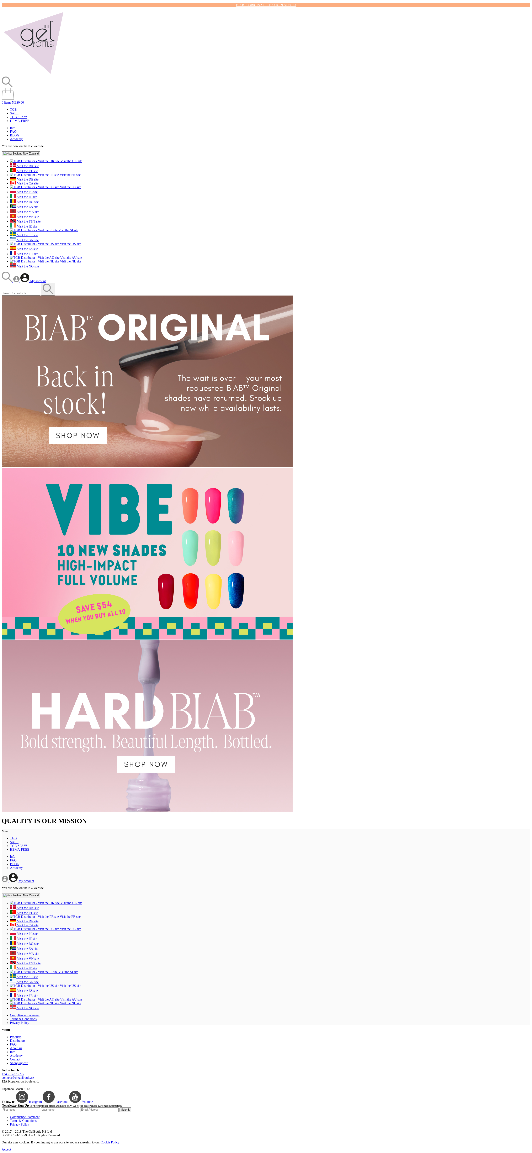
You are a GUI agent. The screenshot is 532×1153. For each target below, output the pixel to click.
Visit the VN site (27, 217)
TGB (13, 109)
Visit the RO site (27, 202)
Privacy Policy (19, 1022)
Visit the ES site (27, 249)
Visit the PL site (27, 192)
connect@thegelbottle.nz (18, 1077)
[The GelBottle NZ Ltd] (33, 74)
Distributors (17, 1040)
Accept (6, 1149)
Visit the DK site (27, 166)
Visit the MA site (27, 212)
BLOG (14, 135)
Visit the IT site (26, 197)
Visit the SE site (27, 235)
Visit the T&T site (28, 221)
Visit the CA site (27, 183)
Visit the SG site (70, 187)
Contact (15, 1059)
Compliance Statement (24, 1015)
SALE (14, 113)
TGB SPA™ (18, 117)
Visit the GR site (27, 240)
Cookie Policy (110, 1142)
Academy (16, 139)
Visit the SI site (68, 230)
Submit (125, 1109)
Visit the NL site (70, 261)
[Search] (7, 281)
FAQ (13, 131)
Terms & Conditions (23, 1019)
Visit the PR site (70, 175)
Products (15, 1037)
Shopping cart (19, 1063)
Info (12, 128)
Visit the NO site (27, 266)
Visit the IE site (26, 226)
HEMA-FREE (19, 120)
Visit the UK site (71, 161)
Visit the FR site (27, 254)
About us (16, 1048)
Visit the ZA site (27, 207)
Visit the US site (70, 244)
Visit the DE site (27, 179)
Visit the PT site (27, 171)
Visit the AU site (70, 257)
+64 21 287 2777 (13, 1074)
